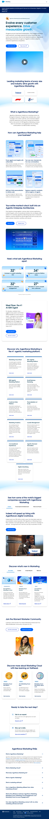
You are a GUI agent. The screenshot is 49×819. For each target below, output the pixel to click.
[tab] (9, 506)
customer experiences (20, 759)
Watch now (37, 603)
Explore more (21, 223)
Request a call (18, 721)
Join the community (12, 629)
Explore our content (26, 629)
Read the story (11, 529)
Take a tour (22, 46)
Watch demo (11, 46)
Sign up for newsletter (20, 734)
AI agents (8, 758)
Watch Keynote (22, 603)
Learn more (10, 331)
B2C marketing (37, 762)
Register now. (4, 11)
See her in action (11, 335)
